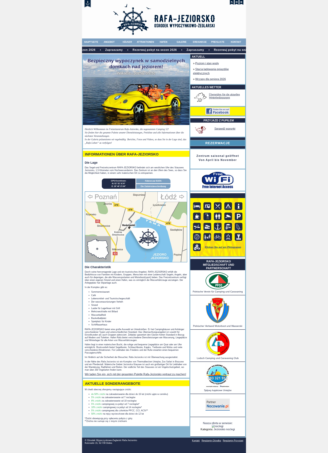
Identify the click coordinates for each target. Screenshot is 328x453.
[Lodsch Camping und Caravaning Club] (218, 354)
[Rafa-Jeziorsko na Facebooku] (217, 111)
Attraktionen (145, 42)
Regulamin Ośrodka (211, 440)
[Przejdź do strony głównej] (164, 36)
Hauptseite (91, 42)
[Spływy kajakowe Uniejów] (218, 387)
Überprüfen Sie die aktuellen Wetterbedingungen (224, 96)
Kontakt (236, 42)
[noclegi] (218, 409)
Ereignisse (200, 42)
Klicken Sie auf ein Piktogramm (223, 247)
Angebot (109, 42)
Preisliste (217, 42)
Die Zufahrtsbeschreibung (153, 186)
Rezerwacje (217, 143)
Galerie (182, 42)
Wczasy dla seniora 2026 (210, 79)
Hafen (163, 42)
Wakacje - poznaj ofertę (136, 73)
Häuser (127, 42)
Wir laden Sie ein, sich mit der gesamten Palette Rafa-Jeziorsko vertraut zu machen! (135, 374)
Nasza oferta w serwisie (217, 423)
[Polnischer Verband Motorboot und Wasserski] (218, 322)
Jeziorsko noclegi (224, 429)
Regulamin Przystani (233, 440)
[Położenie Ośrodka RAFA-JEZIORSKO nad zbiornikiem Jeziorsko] (136, 261)
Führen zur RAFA (153, 181)
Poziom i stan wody (207, 63)
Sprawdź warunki (224, 128)
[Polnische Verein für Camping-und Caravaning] (218, 288)
